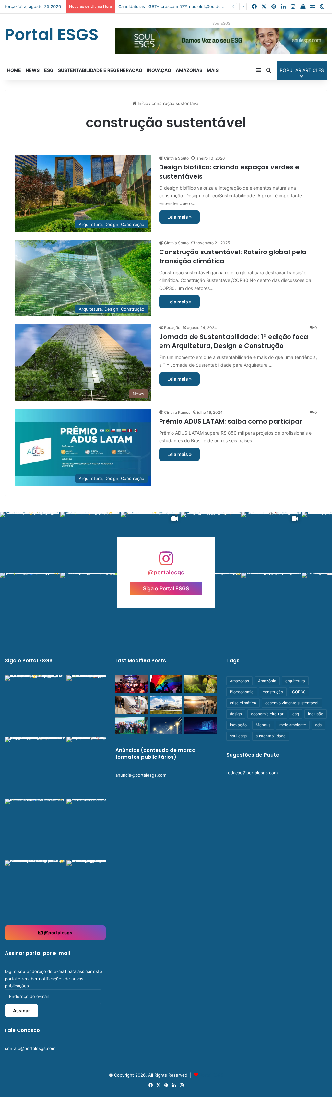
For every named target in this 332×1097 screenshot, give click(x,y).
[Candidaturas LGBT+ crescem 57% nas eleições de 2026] (166, 684)
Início (142, 103)
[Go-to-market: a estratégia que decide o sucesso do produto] (200, 726)
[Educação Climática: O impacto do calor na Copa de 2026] (200, 705)
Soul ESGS (221, 23)
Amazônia (267, 680)
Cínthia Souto (176, 158)
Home (14, 70)
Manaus (263, 724)
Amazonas (189, 70)
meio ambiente (292, 724)
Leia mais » (179, 217)
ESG (48, 70)
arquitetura (295, 680)
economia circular (267, 713)
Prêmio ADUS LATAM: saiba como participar (230, 421)
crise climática (243, 702)
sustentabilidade (271, 735)
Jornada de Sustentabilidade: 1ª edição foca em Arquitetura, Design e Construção (233, 341)
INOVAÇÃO (159, 70)
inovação (238, 724)
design (236, 713)
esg (295, 713)
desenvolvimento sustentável (291, 702)
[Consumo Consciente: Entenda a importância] (200, 684)
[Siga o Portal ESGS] (166, 561)
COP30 (299, 691)
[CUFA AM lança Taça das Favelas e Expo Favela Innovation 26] (131, 684)
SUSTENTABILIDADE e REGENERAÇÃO (100, 70)
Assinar (21, 1010)
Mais (213, 70)
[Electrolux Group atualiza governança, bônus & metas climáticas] (166, 705)
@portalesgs (57, 932)
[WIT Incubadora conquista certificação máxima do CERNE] (131, 726)
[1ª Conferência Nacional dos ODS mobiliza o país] (131, 705)
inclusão (315, 713)
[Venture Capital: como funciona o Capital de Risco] (166, 726)
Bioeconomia (242, 691)
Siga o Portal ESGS (166, 588)
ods (318, 724)
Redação (172, 327)
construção (273, 691)
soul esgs (238, 735)
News (33, 70)
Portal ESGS (211, 1075)
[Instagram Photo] (30, 542)
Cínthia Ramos (177, 412)
